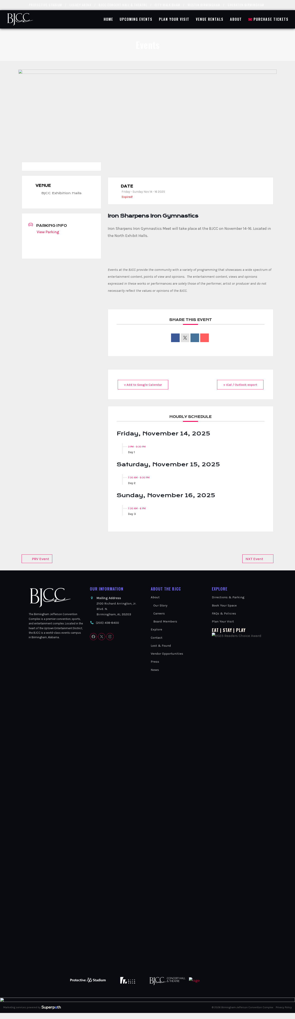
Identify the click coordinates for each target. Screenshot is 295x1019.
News (155, 670)
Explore (156, 629)
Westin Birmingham (204, 4)
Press (155, 661)
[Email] (204, 337)
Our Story (160, 605)
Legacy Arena (80, 4)
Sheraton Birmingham (246, 4)
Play (241, 630)
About (155, 597)
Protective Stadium (45, 4)
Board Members (165, 621)
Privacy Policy (284, 1007)
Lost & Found (161, 646)
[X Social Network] (185, 337)
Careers (159, 613)
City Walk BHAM (167, 4)
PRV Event (40, 559)
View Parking (48, 232)
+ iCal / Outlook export (240, 385)
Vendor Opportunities (167, 654)
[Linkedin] (194, 337)
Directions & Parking (228, 597)
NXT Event (254, 559)
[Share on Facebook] (175, 337)
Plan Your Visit (223, 621)
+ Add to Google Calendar (143, 385)
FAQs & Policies (224, 613)
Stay (227, 630)
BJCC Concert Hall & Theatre (123, 4)
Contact (156, 638)
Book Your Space (224, 605)
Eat (215, 630)
